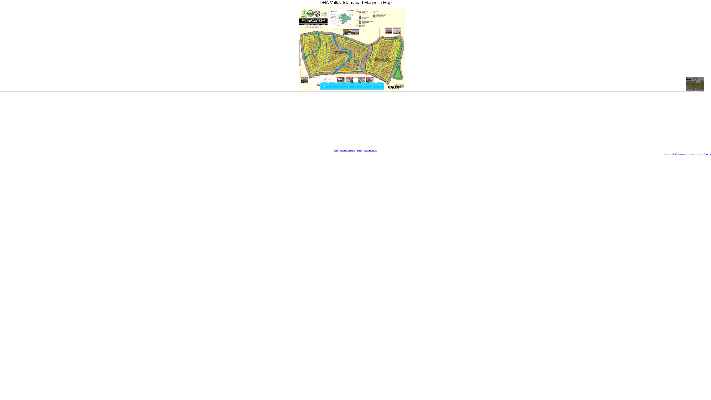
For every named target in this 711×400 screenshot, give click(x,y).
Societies (344, 150)
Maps (352, 150)
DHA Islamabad (679, 154)
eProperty (707, 154)
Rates (359, 150)
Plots (336, 150)
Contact (373, 150)
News (366, 150)
